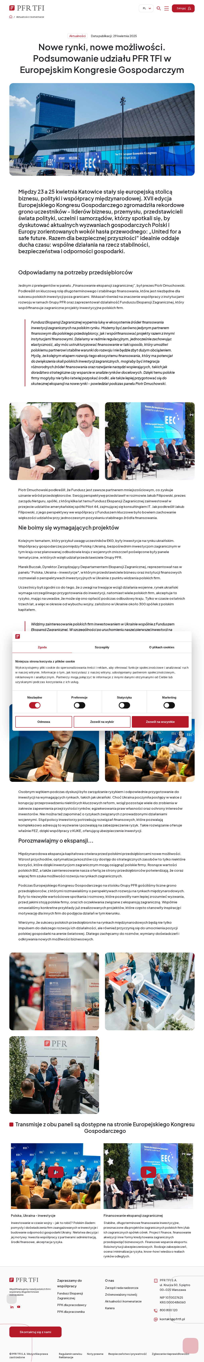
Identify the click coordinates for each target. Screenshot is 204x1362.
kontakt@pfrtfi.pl (172, 1319)
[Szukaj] (163, 8)
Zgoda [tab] (42, 647)
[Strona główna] (30, 1281)
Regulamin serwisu (70, 1353)
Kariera (110, 1308)
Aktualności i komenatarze (123, 1301)
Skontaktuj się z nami (35, 1332)
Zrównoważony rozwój (121, 1294)
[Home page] (10, 16)
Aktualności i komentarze (30, 17)
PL (144, 8)
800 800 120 (169, 1310)
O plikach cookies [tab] (161, 647)
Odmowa (43, 721)
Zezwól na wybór (102, 721)
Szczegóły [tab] (102, 647)
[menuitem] (12, 1306)
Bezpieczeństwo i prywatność (127, 1353)
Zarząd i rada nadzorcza (121, 1287)
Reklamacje (66, 1357)
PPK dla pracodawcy (71, 1305)
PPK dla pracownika (71, 1311)
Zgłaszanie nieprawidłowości (170, 1353)
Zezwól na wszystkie (160, 721)
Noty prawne (95, 1353)
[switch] (79, 705)
